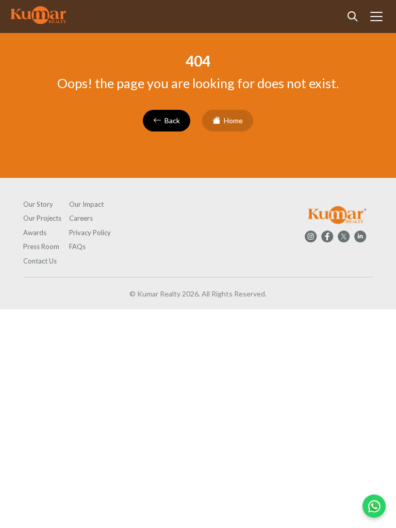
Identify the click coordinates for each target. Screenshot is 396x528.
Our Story (38, 204)
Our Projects (42, 218)
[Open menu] (376, 16)
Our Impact (86, 204)
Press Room (41, 246)
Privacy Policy (90, 232)
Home (233, 120)
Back (172, 120)
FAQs (77, 246)
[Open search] (352, 16)
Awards (34, 232)
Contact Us (40, 261)
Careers (81, 218)
